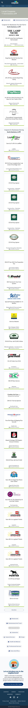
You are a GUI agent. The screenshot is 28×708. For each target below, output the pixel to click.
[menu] (2, 2)
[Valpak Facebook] (10, 697)
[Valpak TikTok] (17, 697)
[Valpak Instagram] (14, 697)
